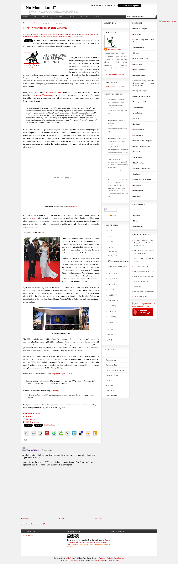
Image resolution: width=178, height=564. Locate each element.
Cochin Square (110, 390)
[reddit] (40, 433)
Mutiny (135, 221)
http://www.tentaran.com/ (116, 147)
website (34, 218)
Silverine (136, 53)
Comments (71, 17)
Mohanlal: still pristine (141, 281)
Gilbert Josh (112, 99)
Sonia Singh (112, 120)
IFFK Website (28, 416)
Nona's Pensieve (138, 47)
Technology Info (113, 560)
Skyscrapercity (110, 385)
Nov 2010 (112, 273)
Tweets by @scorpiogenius (114, 86)
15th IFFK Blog (29, 419)
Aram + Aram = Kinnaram (142, 96)
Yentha (108, 355)
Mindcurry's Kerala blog (141, 168)
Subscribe (58, 17)
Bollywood (34, 34)
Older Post (98, 518)
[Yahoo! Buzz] (67, 433)
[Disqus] (61, 480)
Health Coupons (118, 558)
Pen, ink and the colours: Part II (144, 291)
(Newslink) (55, 390)
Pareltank (136, 124)
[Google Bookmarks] (33, 433)
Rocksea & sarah (139, 75)
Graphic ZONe (100, 560)
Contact (45, 17)
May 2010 (112, 300)
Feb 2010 (112, 317)
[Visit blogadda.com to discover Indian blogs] (143, 306)
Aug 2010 (112, 284)
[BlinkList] (88, 433)
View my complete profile (114, 74)
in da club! (137, 286)
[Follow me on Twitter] (168, 21)
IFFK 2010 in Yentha (31, 422)
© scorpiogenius (28, 535)
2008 (109, 334)
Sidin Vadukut (138, 226)
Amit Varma (137, 210)
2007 (109, 340)
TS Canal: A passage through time (116, 170)
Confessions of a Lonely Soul (142, 141)
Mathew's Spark (138, 130)
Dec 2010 (112, 251)
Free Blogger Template (77, 560)
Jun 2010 (112, 295)
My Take (136, 118)
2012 (109, 236)
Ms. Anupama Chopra (54, 92)
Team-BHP (109, 380)
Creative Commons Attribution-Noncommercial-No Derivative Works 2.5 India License (88, 542)
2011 (109, 242)
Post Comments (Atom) (40, 524)
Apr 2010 (112, 306)
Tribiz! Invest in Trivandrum (115, 370)
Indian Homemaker (139, 70)
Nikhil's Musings (138, 163)
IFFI (45, 34)
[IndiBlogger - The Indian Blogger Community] (142, 315)
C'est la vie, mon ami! (140, 58)
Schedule (31, 413)
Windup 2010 (112, 256)
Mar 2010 (112, 311)
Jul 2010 (112, 289)
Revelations (137, 196)
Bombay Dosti (138, 191)
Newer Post (25, 518)
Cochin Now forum (112, 395)
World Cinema (34, 23)
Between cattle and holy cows (143, 276)
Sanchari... (136, 174)
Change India (137, 64)
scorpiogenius (114, 49)
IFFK (49, 34)
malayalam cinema (83, 34)
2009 (109, 329)
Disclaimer (85, 17)
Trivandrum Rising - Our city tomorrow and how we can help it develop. (143, 83)
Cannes (41, 34)
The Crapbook (138, 107)
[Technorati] (61, 433)
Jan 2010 (112, 322)
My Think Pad (138, 135)
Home (25, 17)
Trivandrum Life (111, 360)
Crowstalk (136, 152)
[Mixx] (47, 433)
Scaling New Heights (140, 91)
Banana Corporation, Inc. (142, 146)
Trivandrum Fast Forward (142, 179)
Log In (96, 17)
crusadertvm (137, 113)
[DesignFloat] (74, 433)
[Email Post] (25, 439)
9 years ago (125, 152)
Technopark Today (112, 375)
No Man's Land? (41, 7)
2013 (109, 231)
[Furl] (95, 433)
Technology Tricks (105, 558)
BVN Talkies (137, 34)
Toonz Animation (72, 206)
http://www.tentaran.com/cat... (117, 126)
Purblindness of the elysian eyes (115, 128)
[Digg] (27, 433)
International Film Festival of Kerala (64, 34)
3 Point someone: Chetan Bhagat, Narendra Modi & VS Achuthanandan (144, 243)
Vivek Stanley (138, 157)
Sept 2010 (112, 279)
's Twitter (61, 373)
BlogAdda (136, 215)
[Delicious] (81, 433)
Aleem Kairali (112, 180)
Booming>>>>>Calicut (140, 102)
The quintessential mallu (141, 266)
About (35, 17)
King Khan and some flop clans (144, 271)
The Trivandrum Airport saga (117, 266)
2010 (109, 247)
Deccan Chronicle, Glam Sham (115, 110)
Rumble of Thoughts (140, 28)
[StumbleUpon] (54, 433)
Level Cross (137, 185)
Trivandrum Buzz (111, 365)
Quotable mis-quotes (140, 296)
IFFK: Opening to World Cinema (45, 27)
